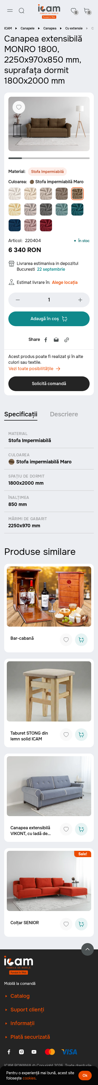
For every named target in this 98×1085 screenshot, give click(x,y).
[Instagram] (21, 1052)
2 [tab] (29, 158)
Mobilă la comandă (20, 983)
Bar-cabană (22, 638)
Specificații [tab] (20, 414)
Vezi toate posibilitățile (31, 368)
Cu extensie (74, 28)
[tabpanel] (49, 124)
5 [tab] (69, 158)
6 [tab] (83, 158)
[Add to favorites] (66, 639)
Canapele (27, 28)
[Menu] (10, 10)
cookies (29, 1078)
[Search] (21, 10)
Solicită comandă (49, 383)
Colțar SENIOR (24, 922)
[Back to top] (87, 949)
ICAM (8, 28)
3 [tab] (42, 158)
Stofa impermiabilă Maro (59, 182)
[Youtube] (34, 1052)
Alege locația (65, 282)
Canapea (49, 28)
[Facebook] (46, 340)
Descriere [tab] (64, 414)
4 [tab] (56, 158)
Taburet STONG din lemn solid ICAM (29, 736)
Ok (85, 1075)
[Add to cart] (81, 639)
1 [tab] (15, 158)
